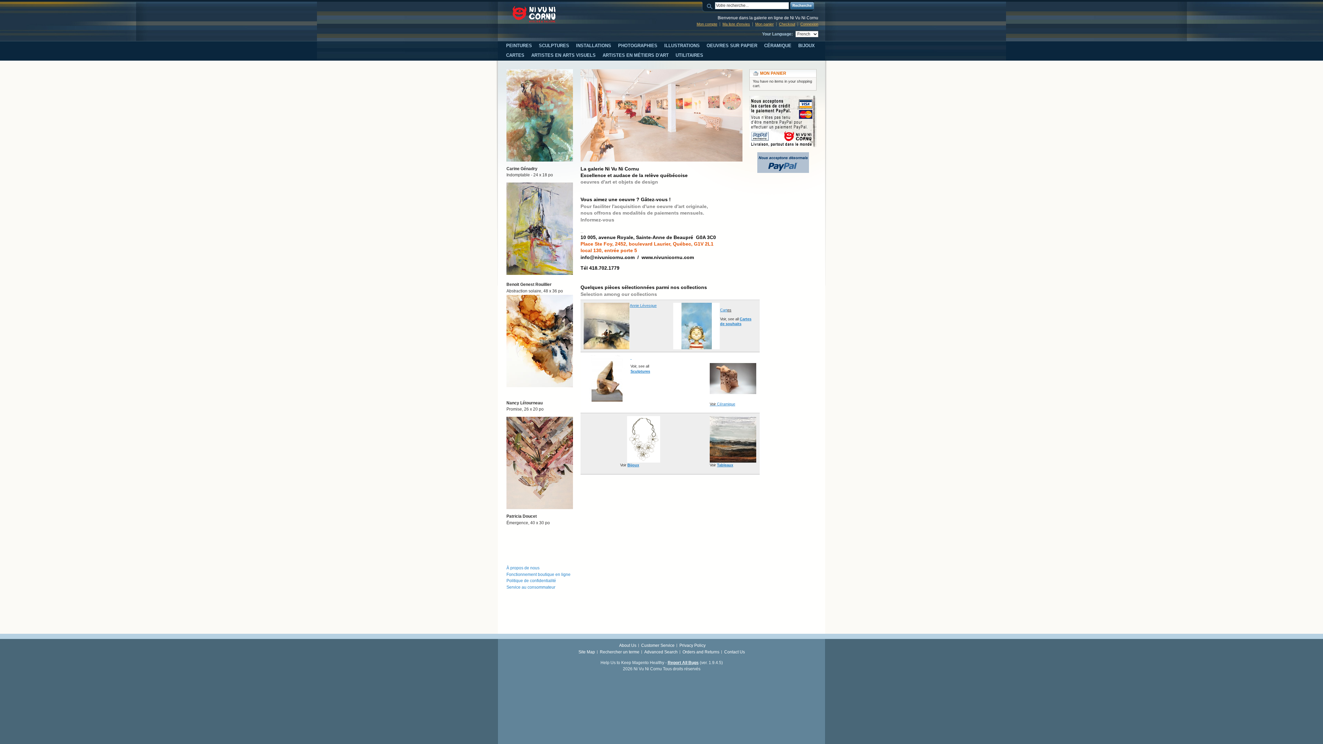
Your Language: (777, 34)
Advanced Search (661, 652)
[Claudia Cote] (631, 357)
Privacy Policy (692, 645)
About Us (627, 645)
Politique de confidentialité (531, 580)
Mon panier (764, 24)
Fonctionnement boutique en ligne (538, 574)
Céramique (726, 404)
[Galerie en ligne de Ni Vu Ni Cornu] (534, 14)
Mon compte (707, 24)
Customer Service (658, 645)
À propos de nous (523, 568)
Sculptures (640, 371)
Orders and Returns (701, 652)
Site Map (586, 652)
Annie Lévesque (643, 305)
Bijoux (633, 465)
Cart (723, 310)
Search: (711, 5)
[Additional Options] (783, 155)
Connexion (809, 24)
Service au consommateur (530, 587)
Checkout (787, 24)
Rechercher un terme (619, 652)
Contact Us (734, 652)
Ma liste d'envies (736, 24)
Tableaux (725, 465)
